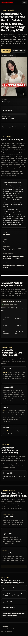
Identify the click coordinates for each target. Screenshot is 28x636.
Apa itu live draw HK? (8, 607)
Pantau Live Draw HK (19, 50)
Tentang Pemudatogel (8, 55)
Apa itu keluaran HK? (8, 588)
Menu (24, 2)
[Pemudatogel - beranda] (7, 2)
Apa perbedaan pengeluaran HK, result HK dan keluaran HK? (12, 595)
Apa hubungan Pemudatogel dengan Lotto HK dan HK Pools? (13, 614)
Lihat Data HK (6, 50)
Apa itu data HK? (7, 602)
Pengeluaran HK (7, 390)
